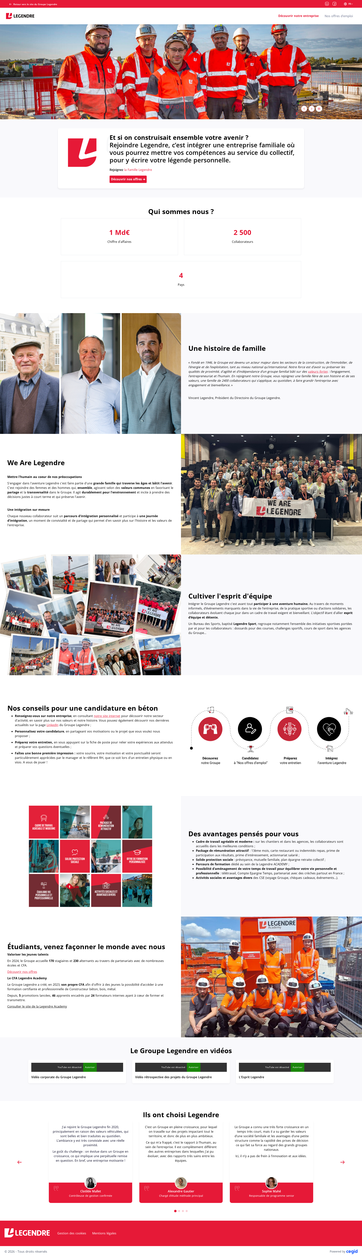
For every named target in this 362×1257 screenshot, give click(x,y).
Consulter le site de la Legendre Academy (37, 1006)
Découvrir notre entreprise (298, 16)
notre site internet (107, 716)
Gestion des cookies (71, 1233)
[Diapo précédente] (304, 109)
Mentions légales (104, 1233)
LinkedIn (52, 725)
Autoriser (90, 1067)
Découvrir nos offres (127, 179)
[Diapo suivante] (312, 109)
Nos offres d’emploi (339, 16)
